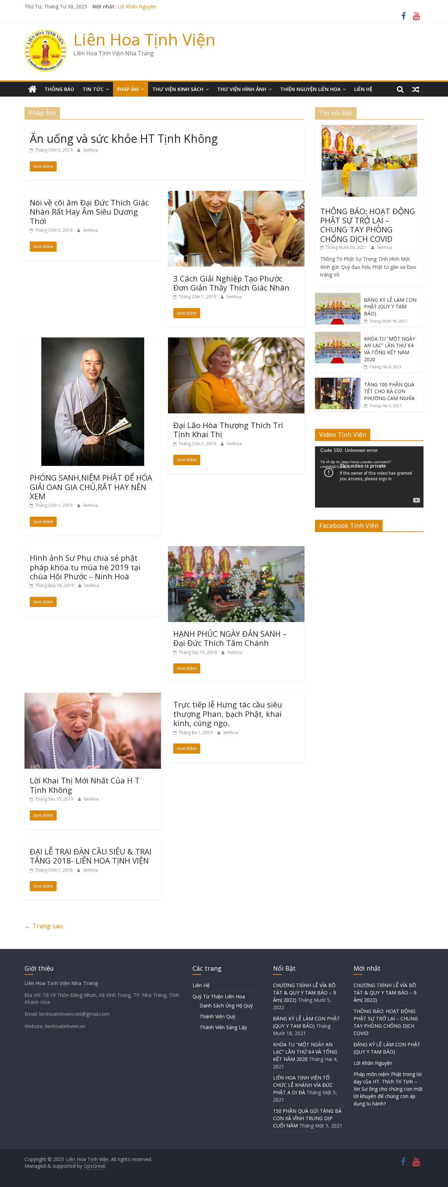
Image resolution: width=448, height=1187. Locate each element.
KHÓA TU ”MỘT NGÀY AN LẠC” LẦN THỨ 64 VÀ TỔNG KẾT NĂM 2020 (389, 349)
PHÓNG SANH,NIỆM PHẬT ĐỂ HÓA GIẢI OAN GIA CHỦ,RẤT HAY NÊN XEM (91, 486)
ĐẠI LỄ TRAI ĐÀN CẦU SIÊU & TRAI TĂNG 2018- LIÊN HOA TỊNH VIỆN (91, 856)
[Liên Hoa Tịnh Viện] (32, 89)
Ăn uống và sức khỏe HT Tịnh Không (124, 138)
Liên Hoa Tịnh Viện (145, 39)
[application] (369, 476)
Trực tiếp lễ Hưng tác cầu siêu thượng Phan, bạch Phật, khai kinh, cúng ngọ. (227, 713)
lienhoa (90, 150)
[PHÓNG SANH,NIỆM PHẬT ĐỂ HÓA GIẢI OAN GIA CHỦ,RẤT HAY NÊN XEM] (92, 341)
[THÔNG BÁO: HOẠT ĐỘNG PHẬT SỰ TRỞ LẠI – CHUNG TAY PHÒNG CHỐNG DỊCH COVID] (369, 128)
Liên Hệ (363, 89)
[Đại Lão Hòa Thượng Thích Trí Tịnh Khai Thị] (236, 341)
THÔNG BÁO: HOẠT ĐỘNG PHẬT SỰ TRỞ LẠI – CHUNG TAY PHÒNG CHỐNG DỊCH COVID (367, 225)
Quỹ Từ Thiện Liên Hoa (218, 996)
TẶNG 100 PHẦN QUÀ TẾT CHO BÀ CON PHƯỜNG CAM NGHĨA (389, 391)
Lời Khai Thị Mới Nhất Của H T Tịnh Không (85, 785)
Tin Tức (93, 89)
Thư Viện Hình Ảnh (241, 89)
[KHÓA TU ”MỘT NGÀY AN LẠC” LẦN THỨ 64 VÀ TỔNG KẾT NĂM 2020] (337, 335)
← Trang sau (43, 926)
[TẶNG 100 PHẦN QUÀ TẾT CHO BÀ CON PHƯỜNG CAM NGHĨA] (337, 381)
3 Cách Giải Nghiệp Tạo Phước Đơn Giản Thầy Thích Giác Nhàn (231, 283)
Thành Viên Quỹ (217, 1016)
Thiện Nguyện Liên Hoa (310, 89)
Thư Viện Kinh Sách (177, 89)
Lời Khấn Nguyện (373, 1063)
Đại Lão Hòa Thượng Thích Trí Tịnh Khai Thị (228, 429)
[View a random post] (416, 89)
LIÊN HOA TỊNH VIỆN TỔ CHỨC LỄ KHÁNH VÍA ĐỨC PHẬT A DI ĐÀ (303, 1085)
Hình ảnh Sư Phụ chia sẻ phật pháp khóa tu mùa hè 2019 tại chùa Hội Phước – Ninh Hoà (85, 566)
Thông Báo (59, 89)
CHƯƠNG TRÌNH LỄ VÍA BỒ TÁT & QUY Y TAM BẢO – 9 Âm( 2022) (304, 992)
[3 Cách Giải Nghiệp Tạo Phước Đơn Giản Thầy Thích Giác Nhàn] (236, 195)
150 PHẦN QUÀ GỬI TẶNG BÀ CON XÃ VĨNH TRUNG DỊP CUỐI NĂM (307, 1118)
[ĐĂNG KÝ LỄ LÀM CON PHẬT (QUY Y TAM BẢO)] (337, 296)
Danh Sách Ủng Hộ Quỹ (226, 1005)
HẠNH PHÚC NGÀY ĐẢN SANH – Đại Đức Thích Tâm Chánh (230, 638)
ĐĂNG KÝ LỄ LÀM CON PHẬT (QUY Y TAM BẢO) (172, 6)
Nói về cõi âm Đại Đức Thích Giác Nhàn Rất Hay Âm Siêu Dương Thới (89, 211)
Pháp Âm (128, 89)
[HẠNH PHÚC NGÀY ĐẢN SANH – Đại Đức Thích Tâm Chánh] (236, 550)
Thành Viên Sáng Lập (223, 1027)
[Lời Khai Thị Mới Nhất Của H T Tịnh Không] (92, 697)
